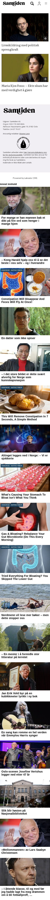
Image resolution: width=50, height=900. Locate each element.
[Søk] (32, 3)
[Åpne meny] (44, 3)
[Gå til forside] (13, 3)
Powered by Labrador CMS (25, 178)
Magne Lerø (24, 133)
